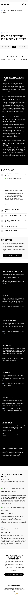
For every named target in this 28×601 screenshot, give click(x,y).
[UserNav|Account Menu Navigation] (25, 4)
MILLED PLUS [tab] (12, 60)
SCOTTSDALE (5, 46)
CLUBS (2, 8)
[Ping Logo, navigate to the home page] (7, 4)
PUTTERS (8, 8)
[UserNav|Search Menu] (19, 4)
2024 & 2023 (22, 46)
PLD (13, 8)
